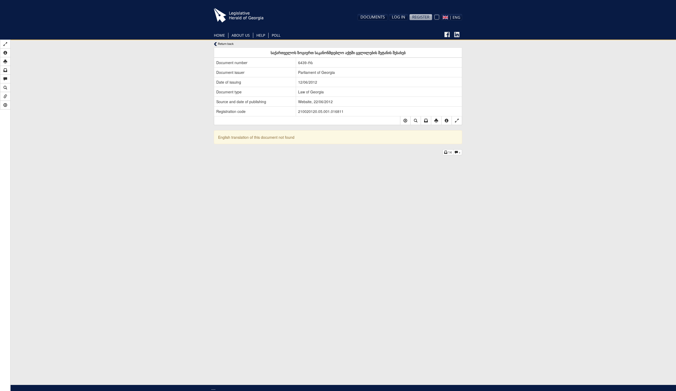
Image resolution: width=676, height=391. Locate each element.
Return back (225, 44)
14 (449, 152)
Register (420, 17)
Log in (398, 17)
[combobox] (451, 17)
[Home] (247, 15)
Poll (276, 35)
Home (219, 35)
